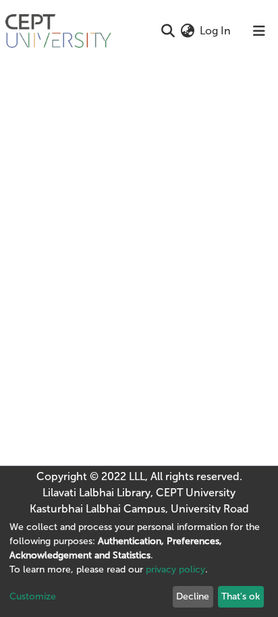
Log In (216, 30)
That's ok (240, 596)
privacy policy (175, 569)
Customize (32, 596)
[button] (187, 31)
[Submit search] (167, 31)
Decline (192, 596)
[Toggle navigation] (259, 31)
